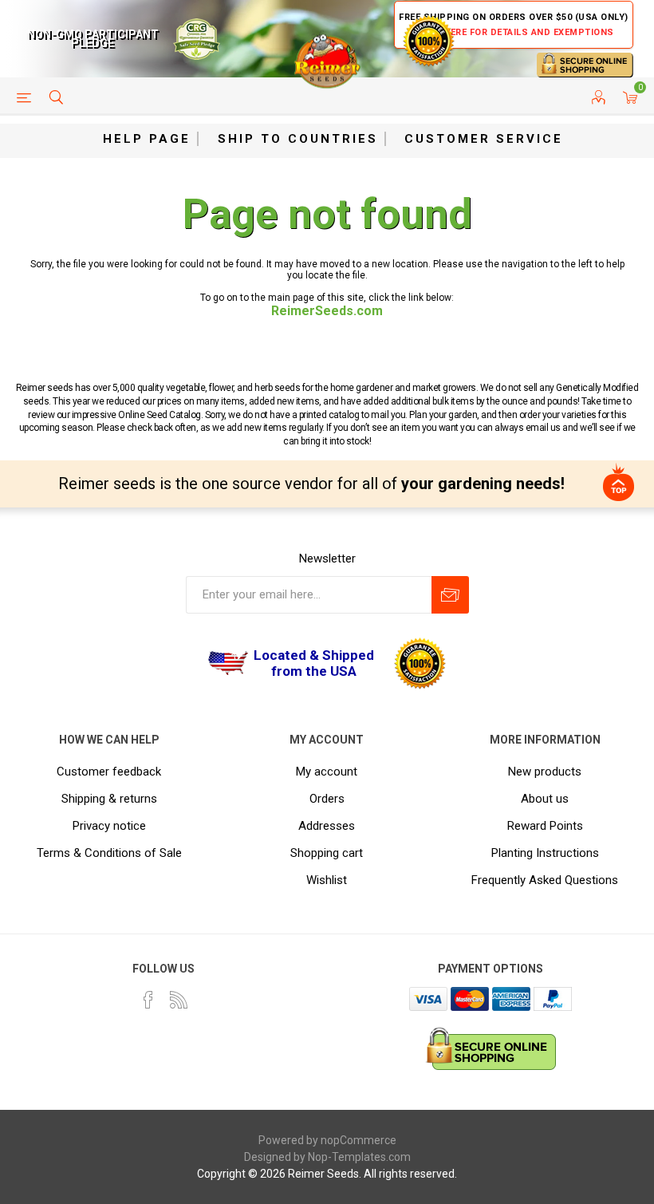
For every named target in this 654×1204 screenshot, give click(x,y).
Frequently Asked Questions (544, 880)
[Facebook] (148, 1000)
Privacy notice (109, 826)
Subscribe (450, 595)
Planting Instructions (545, 853)
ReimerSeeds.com (327, 310)
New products (544, 771)
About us (545, 798)
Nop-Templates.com (359, 1157)
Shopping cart (326, 853)
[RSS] (178, 1000)
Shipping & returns (109, 798)
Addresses (326, 826)
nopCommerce (358, 1140)
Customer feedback (109, 771)
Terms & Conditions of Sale (109, 853)
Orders (327, 798)
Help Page (147, 139)
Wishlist (326, 880)
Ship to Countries (298, 139)
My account (326, 771)
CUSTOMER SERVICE (483, 139)
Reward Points (545, 826)
